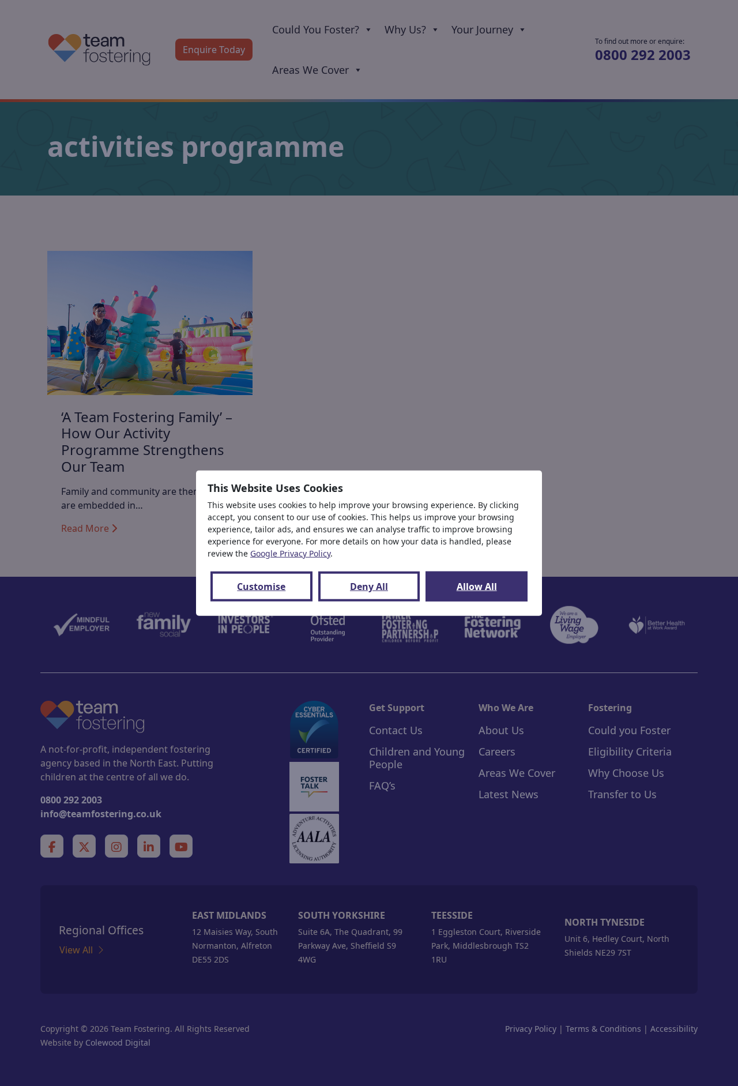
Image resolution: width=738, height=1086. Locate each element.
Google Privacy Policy (290, 553)
